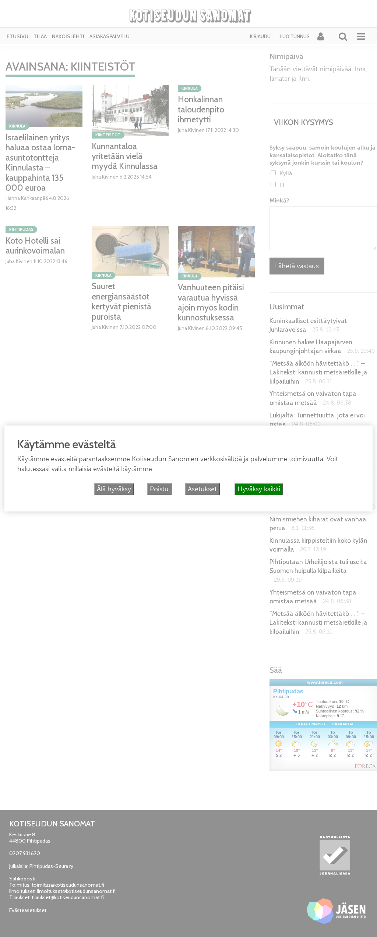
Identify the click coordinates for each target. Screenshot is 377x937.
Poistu (159, 489)
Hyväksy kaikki (258, 489)
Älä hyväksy (114, 489)
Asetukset (202, 489)
